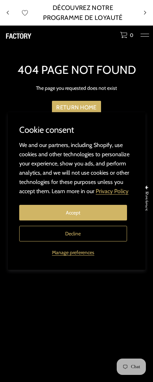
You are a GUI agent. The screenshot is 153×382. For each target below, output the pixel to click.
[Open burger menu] (145, 35)
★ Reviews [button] (146, 198)
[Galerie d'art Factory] (18, 35)
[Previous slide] (8, 13)
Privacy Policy (112, 191)
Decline (73, 233)
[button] (126, 35)
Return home (76, 107)
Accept (73, 212)
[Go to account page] (112, 37)
